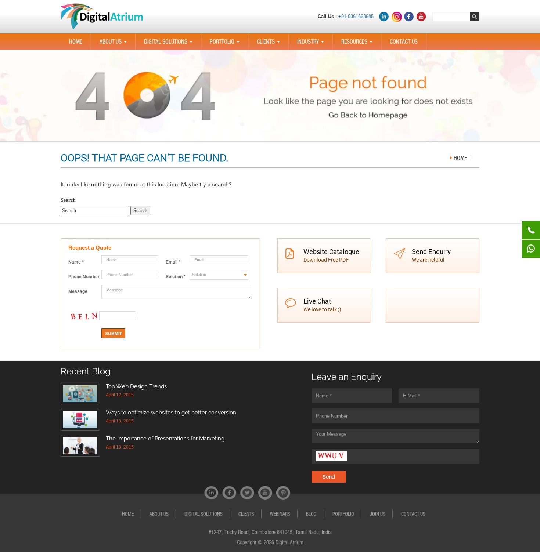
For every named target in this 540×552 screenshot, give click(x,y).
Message (77, 291)
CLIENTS (270, 44)
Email (173, 262)
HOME (75, 41)
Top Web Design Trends (136, 386)
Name (76, 262)
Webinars (280, 514)
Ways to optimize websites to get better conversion (171, 412)
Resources (358, 44)
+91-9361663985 (356, 16)
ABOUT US (115, 44)
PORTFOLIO (226, 44)
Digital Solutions (169, 44)
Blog (311, 514)
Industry (312, 44)
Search (68, 200)
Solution (176, 276)
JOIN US (377, 514)
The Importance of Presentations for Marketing (165, 438)
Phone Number (84, 276)
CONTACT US (404, 41)
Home (460, 158)
